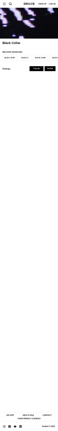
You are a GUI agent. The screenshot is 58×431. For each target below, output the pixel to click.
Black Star (9, 58)
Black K (24, 58)
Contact (47, 415)
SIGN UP (42, 4)
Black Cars (40, 58)
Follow (36, 68)
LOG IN (52, 4)
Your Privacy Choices (29, 419)
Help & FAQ (28, 415)
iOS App (10, 415)
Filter (50, 68)
